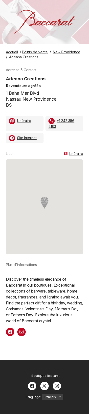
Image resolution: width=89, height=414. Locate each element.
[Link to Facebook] (10, 331)
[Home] (44, 22)
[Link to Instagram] (21, 331)
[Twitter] (44, 385)
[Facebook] (32, 385)
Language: (34, 397)
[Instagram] (57, 385)
